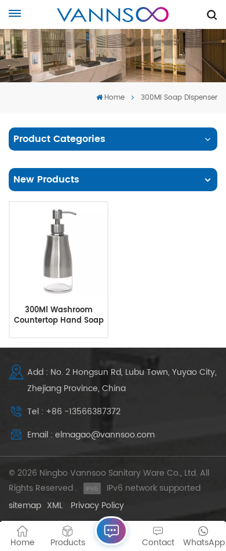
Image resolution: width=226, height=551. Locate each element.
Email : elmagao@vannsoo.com (91, 434)
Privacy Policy (97, 505)
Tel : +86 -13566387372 (74, 411)
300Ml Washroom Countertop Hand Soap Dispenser (59, 315)
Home (114, 97)
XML (55, 505)
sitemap (25, 505)
